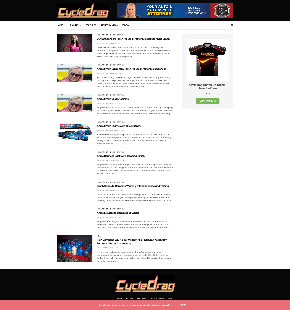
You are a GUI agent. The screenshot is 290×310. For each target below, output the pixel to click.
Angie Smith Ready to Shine (113, 99)
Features (91, 25)
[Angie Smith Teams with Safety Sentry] (74, 132)
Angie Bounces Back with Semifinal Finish (121, 156)
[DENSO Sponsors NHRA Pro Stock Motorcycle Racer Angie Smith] (74, 43)
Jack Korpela (102, 43)
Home (60, 25)
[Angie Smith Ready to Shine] (74, 103)
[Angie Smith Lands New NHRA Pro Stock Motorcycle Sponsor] (74, 73)
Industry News (109, 25)
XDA (99, 236)
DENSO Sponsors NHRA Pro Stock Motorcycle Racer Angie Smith (133, 39)
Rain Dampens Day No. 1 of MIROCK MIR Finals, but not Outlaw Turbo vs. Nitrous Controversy (132, 241)
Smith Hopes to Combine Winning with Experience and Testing (133, 186)
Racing (74, 25)
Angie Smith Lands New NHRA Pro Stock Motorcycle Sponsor (131, 69)
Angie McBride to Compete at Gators (118, 213)
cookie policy (165, 305)
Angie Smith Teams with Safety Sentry (119, 126)
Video (125, 25)
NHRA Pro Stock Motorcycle (111, 35)
